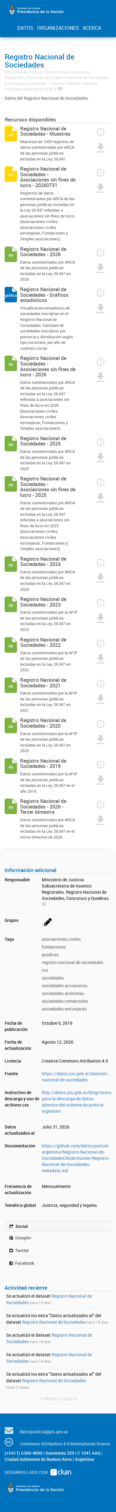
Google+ (23, 1238)
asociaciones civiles (61, 939)
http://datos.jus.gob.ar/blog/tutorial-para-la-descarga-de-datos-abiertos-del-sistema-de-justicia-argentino (78, 1101)
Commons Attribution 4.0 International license (65, 1444)
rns (45, 970)
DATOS (25, 27)
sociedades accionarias (65, 985)
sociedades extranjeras (64, 1009)
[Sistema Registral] (47, 926)
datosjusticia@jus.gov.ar (43, 1432)
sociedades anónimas (63, 993)
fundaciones (54, 947)
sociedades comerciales (65, 1001)
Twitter (21, 1250)
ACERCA (92, 27)
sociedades (53, 978)
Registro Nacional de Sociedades (54, 1322)
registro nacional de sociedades (72, 962)
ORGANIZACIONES (58, 27)
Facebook (24, 1263)
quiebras (50, 955)
